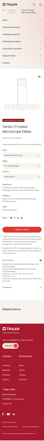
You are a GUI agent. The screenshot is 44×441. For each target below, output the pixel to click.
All (3, 188)
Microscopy (31, 199)
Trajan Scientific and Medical (13, 120)
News (21, 365)
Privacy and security (9, 422)
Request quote (22, 230)
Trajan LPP (7, 404)
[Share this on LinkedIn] (18, 218)
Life (9, 199)
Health (4, 199)
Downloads (7, 287)
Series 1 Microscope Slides (28, 190)
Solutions (6, 375)
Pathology (6, 201)
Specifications (8, 260)
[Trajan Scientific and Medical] (12, 4)
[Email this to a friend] (21, 218)
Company (6, 365)
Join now (9, 346)
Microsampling (9, 395)
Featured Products (12, 188)
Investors (23, 380)
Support (5, 380)
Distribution (25, 356)
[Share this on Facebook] (14, 218)
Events (22, 370)
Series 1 (14, 201)
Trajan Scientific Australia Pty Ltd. (28, 433)
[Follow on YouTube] (8, 414)
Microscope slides (27, 188)
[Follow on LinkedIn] (14, 414)
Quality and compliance (31, 426)
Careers (22, 375)
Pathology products (10, 190)
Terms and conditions (9, 426)
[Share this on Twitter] (11, 218)
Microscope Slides (19, 199)
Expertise (6, 370)
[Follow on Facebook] (3, 414)
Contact (6, 356)
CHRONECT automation (13, 399)
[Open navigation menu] (40, 4)
